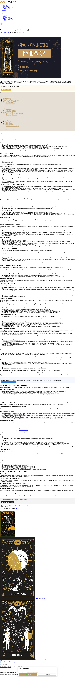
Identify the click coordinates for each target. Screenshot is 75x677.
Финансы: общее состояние (8, 112)
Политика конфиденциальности (5, 667)
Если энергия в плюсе (9, 96)
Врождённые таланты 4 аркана (8, 106)
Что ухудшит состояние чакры (11, 118)
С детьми (7, 120)
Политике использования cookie (32, 672)
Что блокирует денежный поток (11, 115)
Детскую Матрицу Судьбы (23, 430)
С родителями (8, 121)
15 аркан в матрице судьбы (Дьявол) (41, 659)
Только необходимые (47, 674)
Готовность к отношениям (7, 109)
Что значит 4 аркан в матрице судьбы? (12, 126)
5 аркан (11, 451)
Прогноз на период (6, 122)
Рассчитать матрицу (6, 89)
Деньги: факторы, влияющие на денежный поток (11, 114)
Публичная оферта (3, 669)
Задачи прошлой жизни (7, 98)
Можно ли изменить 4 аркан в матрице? (13, 129)
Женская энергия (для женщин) (11, 108)
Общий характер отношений (11, 110)
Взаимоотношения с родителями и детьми (10, 119)
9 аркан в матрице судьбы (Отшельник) (8, 662)
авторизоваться (18, 508)
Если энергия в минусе (10, 97)
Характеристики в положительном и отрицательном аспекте (13, 95)
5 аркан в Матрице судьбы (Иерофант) (7, 661)
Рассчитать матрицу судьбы (7, 502)
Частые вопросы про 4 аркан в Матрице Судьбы (11, 125)
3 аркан (8, 451)
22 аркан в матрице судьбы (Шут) (21, 536)
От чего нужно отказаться (10, 103)
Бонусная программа (3, 670)
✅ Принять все (28, 674)
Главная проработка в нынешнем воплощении (11, 100)
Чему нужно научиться (9, 102)
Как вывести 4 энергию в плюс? (11, 128)
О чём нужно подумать (10, 104)
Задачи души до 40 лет (7, 99)
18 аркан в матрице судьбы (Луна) (41, 598)
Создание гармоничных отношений (12, 111)
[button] (1, 94)
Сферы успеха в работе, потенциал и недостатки (14, 113)
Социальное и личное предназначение (9, 101)
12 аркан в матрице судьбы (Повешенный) (8, 660)
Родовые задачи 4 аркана (7, 105)
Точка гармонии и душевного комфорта (10, 107)
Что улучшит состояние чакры (11, 117)
